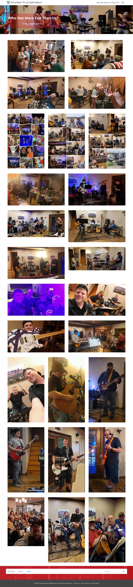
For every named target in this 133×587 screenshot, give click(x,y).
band (29, 571)
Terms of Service (86, 583)
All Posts (11, 571)
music (20, 571)
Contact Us (76, 583)
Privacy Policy (95, 583)
